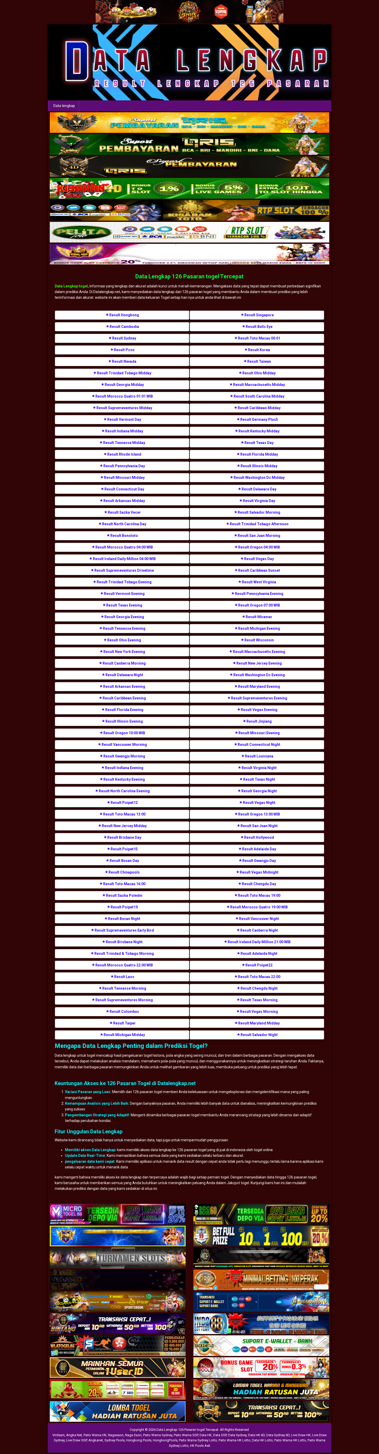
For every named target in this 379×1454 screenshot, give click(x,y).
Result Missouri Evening (259, 733)
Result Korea (259, 350)
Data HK (206, 1435)
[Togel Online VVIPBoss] (189, 123)
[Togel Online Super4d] (189, 167)
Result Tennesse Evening (124, 628)
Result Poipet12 (124, 803)
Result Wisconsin (259, 640)
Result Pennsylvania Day (124, 466)
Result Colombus (124, 1011)
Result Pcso (124, 350)
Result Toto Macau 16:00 (124, 884)
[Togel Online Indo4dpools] (118, 1412)
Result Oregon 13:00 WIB (259, 814)
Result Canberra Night (259, 930)
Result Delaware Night (124, 675)
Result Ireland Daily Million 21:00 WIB (259, 942)
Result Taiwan (259, 361)
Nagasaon (115, 1435)
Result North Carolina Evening (124, 791)
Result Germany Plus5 (259, 419)
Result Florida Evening (124, 710)
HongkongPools (165, 1440)
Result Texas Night (259, 779)
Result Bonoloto (124, 536)
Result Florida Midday (259, 454)
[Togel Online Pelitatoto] (189, 232)
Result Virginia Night (259, 768)
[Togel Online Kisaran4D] (189, 189)
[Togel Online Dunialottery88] (261, 1280)
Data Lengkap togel (71, 286)
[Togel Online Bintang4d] (118, 1324)
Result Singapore (259, 315)
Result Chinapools (124, 872)
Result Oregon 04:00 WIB (259, 547)
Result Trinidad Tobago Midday (124, 373)
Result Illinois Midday (259, 466)
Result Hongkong (124, 315)
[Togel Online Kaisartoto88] (118, 1390)
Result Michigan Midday (124, 1035)
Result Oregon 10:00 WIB (124, 733)
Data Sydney (237, 1435)
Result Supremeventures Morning (124, 1000)
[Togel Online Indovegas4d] (261, 1412)
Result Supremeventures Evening (259, 698)
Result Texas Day (259, 443)
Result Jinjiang (259, 721)
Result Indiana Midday (124, 431)
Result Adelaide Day (259, 849)
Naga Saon (133, 1435)
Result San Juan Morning (259, 536)
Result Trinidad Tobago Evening (124, 582)
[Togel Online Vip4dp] (261, 1258)
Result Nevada (124, 361)
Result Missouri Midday (124, 477)
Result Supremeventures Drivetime (124, 570)
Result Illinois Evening (124, 721)
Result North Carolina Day (124, 524)
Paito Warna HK (95, 1435)
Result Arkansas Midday (124, 501)
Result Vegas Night (259, 803)
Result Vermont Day (124, 419)
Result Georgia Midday (124, 385)
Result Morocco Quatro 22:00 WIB (124, 965)
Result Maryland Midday (259, 1023)
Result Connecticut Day (124, 489)
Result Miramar (259, 617)
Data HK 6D (256, 1435)
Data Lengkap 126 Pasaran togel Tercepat (189, 276)
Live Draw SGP (76, 1440)
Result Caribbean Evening (124, 698)
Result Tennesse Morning (124, 988)
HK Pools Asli (200, 1446)
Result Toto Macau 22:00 (259, 977)
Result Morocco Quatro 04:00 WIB (124, 547)
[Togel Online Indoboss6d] (261, 1214)
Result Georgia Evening (124, 617)
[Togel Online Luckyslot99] (261, 1236)
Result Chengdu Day (259, 884)
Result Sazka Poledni (124, 895)
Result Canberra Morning (124, 663)
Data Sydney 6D (278, 1435)
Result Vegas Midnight (259, 872)
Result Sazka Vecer (124, 512)
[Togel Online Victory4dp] (118, 1236)
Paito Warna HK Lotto (234, 1440)
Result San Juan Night (259, 826)
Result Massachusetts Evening (259, 652)
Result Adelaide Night (259, 953)
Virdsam (58, 1435)
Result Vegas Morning (259, 1011)
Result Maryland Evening (259, 686)
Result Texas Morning (259, 1000)
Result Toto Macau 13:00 (124, 814)
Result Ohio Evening (124, 640)
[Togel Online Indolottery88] (261, 1324)
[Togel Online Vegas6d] (118, 1280)
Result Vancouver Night (259, 919)
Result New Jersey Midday (124, 826)
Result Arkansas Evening (124, 686)
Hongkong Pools (138, 1440)
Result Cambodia (124, 327)
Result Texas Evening (124, 605)
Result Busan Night (124, 919)
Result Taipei (124, 1023)
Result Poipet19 (124, 907)
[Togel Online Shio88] (261, 1390)
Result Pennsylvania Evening (259, 594)
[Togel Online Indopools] (261, 1368)
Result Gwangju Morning (124, 756)
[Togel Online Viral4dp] (189, 254)
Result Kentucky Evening (124, 779)
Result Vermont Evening (124, 594)
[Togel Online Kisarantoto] (189, 210)
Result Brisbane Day (124, 837)
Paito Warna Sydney (157, 1435)
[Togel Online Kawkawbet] (118, 1258)
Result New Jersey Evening (259, 663)
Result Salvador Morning (259, 512)
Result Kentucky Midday (258, 431)
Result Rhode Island (124, 454)
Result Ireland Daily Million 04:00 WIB (124, 559)
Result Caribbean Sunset (259, 570)
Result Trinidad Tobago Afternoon (259, 524)
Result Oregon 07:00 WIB (259, 605)
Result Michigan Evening (259, 628)
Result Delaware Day (259, 489)
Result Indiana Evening (124, 768)
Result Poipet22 (259, 965)
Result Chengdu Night (259, 988)
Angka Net (74, 1435)
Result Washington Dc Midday (259, 477)
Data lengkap (64, 105)
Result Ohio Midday (259, 373)
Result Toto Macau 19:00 (259, 895)
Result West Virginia (259, 582)
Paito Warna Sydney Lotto (198, 1440)
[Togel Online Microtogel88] (118, 1214)
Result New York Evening (124, 652)
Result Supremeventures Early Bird (124, 930)
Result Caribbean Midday (259, 408)
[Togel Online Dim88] (189, 145)
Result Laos (124, 977)
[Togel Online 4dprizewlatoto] (118, 1368)
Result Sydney (124, 338)
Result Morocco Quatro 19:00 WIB (259, 907)
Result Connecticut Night (259, 744)
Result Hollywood (259, 837)
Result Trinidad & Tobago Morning (124, 953)
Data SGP (220, 1435)
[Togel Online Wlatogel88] (118, 1346)
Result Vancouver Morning (124, 744)
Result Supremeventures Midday (124, 408)
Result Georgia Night (259, 791)
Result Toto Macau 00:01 (259, 338)
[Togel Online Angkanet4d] (261, 1346)
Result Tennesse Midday (124, 443)
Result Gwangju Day (259, 861)
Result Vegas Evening (259, 710)
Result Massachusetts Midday (259, 385)
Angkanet (95, 1440)
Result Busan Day (124, 861)
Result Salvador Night (259, 1035)
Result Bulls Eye (259, 327)
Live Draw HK (301, 1435)
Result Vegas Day (259, 559)
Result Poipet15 (124, 849)
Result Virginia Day (259, 501)
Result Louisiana (259, 756)
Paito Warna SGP (186, 1435)
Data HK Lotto (262, 1440)
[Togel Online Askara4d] (118, 1302)
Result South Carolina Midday (259, 396)
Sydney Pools (114, 1440)
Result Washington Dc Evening (259, 675)
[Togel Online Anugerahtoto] (261, 1302)
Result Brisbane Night (124, 942)
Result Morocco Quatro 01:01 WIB (124, 396)
